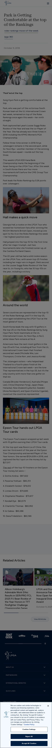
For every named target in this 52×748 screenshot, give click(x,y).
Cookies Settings (28, 729)
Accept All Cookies (29, 743)
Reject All (29, 736)
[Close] (48, 706)
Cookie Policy (29, 724)
